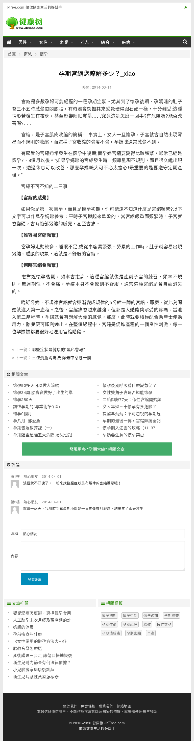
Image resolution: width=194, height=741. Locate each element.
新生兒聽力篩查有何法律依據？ (42, 662)
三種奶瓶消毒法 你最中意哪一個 (61, 357)
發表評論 (34, 579)
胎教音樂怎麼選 (27, 648)
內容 (14, 555)
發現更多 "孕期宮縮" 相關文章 (97, 449)
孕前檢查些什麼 (27, 634)
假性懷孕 (164, 624)
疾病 (126, 42)
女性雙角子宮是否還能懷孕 (127, 392)
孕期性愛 (109, 624)
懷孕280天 (23, 399)
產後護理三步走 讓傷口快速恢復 (42, 655)
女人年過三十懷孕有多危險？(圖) (127, 407)
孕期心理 (130, 624)
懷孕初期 (109, 615)
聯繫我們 (106, 705)
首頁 (12, 54)
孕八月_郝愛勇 (26, 421)
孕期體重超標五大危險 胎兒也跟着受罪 (40, 435)
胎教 (147, 624)
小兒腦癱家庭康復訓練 (34, 669)
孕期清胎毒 (111, 633)
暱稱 (14, 533)
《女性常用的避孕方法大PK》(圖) (38, 641)
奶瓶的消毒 (23, 627)
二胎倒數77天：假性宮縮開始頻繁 (129, 399)
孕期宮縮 (134, 633)
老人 (84, 42)
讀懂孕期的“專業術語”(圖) (36, 406)
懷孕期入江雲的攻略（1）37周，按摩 (126, 428)
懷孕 (44, 54)
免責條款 (88, 705)
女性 (43, 42)
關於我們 (70, 705)
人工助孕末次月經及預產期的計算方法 (39, 620)
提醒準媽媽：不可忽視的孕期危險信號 (129, 414)
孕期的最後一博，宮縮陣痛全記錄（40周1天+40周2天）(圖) (129, 421)
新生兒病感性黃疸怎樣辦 (36, 676)
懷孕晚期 (150, 615)
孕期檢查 (171, 615)
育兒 (64, 42)
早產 (151, 633)
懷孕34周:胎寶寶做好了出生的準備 (40, 392)
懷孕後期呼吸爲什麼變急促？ (129, 385)
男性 (22, 42)
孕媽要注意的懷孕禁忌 (123, 435)
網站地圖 (124, 705)
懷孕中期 (130, 615)
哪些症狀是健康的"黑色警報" (58, 349)
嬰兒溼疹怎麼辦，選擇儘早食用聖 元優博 (39, 613)
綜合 (105, 42)
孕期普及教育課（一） (34, 428)
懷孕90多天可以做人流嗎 (36, 385)
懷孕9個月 (22, 413)
